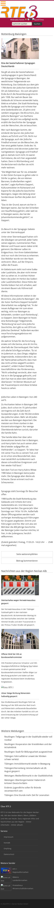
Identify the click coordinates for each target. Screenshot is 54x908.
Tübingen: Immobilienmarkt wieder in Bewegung (27, 763)
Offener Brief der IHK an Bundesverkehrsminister (11, 655)
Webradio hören (17, 19)
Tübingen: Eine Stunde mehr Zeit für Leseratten (26, 795)
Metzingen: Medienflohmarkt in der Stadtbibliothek (28, 775)
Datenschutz (9, 854)
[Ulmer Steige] (20, 687)
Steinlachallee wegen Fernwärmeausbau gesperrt (18, 602)
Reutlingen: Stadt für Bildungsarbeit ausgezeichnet (28, 751)
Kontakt (7, 843)
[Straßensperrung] (20, 585)
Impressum (8, 837)
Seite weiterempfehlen (27, 554)
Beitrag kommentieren (27, 560)
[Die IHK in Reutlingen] (20, 639)
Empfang (7, 848)
